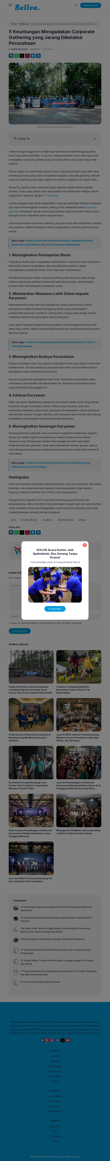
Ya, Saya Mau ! (55, 609)
